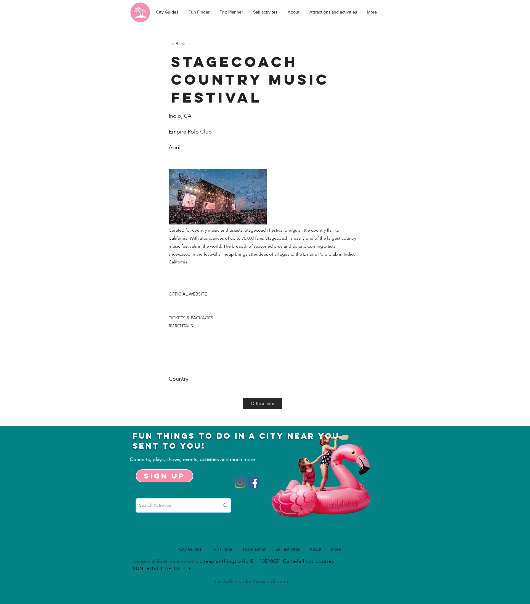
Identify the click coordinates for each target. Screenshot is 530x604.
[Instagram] (240, 482)
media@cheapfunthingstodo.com (251, 581)
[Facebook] (253, 482)
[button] (189, 43)
